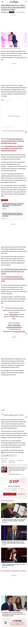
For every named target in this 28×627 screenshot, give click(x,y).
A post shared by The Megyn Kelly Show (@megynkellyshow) (14, 130)
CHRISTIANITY (12, 460)
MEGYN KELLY (4, 462)
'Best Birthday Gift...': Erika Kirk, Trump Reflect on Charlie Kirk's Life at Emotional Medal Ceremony (12, 148)
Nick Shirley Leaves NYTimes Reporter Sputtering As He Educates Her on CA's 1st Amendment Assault (13, 614)
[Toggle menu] (2, 2)
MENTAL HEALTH (12, 462)
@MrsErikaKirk (13, 314)
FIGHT (3, 452)
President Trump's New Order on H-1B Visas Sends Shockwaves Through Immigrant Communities (14, 520)
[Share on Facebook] (7, 456)
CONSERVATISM (20, 460)
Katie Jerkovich (4, 12)
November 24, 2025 (19, 331)
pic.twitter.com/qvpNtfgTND (14, 327)
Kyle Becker (4, 522)
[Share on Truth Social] (5, 456)
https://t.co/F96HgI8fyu (14, 325)
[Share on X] (2, 456)
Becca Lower (4, 567)
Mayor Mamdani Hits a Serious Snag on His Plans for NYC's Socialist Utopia (13, 565)
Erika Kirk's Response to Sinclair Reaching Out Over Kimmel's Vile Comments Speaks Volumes (12, 141)
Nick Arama (4, 544)
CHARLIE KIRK (4, 460)
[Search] (25, 1)
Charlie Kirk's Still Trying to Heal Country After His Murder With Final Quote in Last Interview (14, 271)
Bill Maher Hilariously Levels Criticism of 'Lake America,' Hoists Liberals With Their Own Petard (13, 542)
